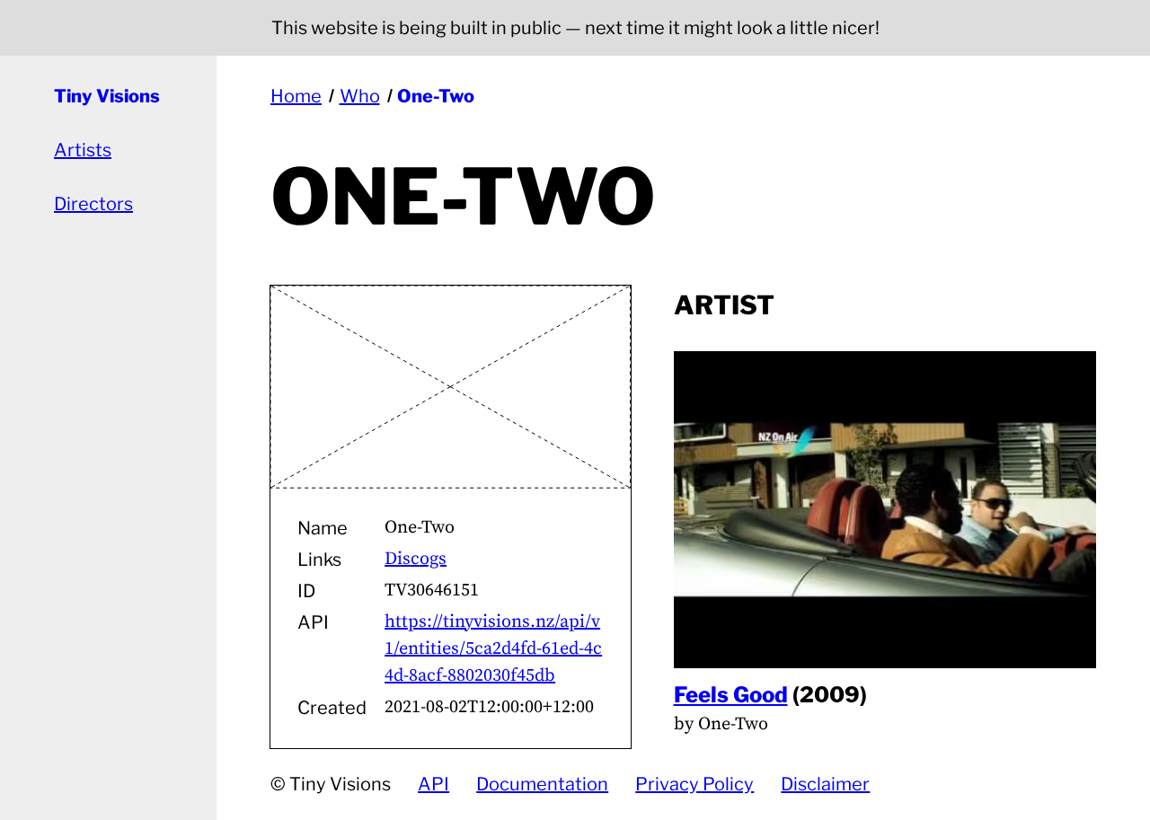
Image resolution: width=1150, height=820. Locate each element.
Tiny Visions (107, 96)
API (433, 784)
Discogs (416, 559)
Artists (82, 150)
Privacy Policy (694, 784)
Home (296, 96)
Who (360, 96)
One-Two (435, 96)
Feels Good (731, 695)
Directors (93, 204)
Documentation (542, 784)
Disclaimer (825, 784)
